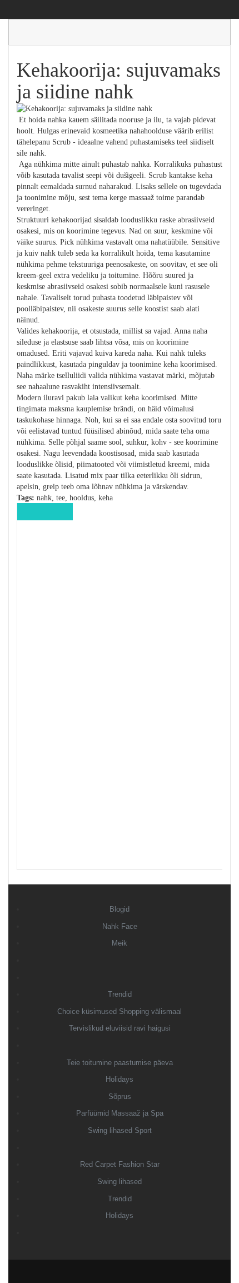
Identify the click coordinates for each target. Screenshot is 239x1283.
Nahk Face (119, 926)
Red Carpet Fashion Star (120, 1164)
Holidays (119, 1079)
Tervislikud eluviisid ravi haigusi (120, 1028)
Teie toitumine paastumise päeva (120, 1062)
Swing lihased (119, 1181)
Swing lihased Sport (120, 1130)
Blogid (119, 909)
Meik (119, 943)
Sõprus (119, 1096)
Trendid (120, 994)
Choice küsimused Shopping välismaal (119, 1011)
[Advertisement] (120, 702)
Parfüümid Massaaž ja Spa (119, 1113)
